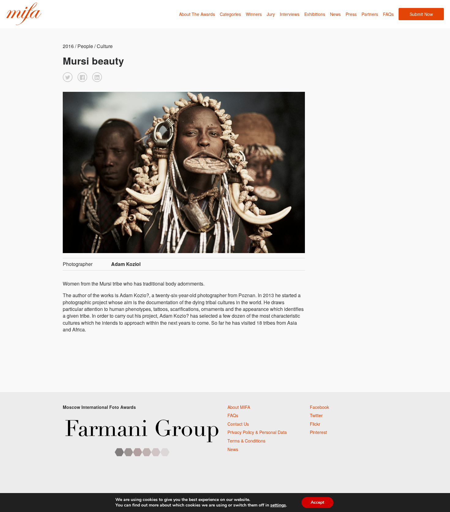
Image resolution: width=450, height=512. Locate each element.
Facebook (319, 407)
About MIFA (238, 407)
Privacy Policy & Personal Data (257, 432)
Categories (230, 14)
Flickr (315, 424)
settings (278, 505)
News (335, 14)
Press (351, 14)
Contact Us (238, 424)
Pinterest (318, 432)
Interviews (289, 14)
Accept (317, 502)
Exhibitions (314, 14)
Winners (254, 14)
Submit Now (421, 14)
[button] (68, 77)
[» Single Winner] (23, 13)
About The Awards (197, 14)
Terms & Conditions (246, 441)
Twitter (316, 415)
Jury (271, 14)
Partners (370, 14)
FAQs (388, 14)
